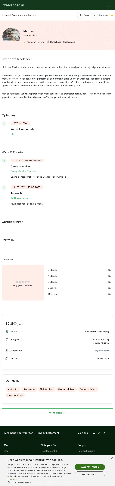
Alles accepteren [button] (90, 467)
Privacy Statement (48, 432)
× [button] (112, 458)
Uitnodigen (55, 412)
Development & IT (50, 450)
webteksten (12, 389)
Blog (6, 450)
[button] (80, 15)
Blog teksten (29, 389)
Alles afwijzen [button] (90, 474)
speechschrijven (15, 395)
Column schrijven (66, 389)
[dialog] (57, 470)
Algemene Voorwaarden (18, 432)
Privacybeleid (13, 479)
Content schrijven (88, 389)
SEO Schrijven (46, 389)
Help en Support (86, 450)
